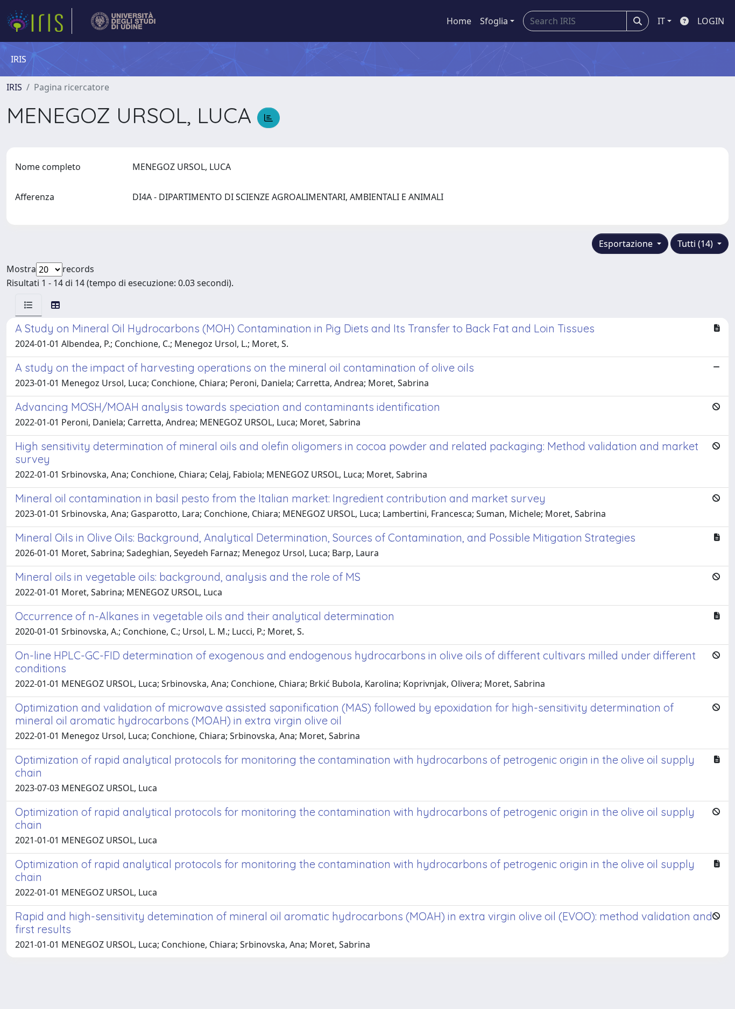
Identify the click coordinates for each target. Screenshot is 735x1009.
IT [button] (661, 21)
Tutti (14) (696, 244)
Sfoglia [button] (494, 21)
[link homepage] (39, 21)
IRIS (14, 87)
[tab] (28, 305)
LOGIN (710, 21)
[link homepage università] (123, 21)
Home (459, 21)
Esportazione (627, 244)
